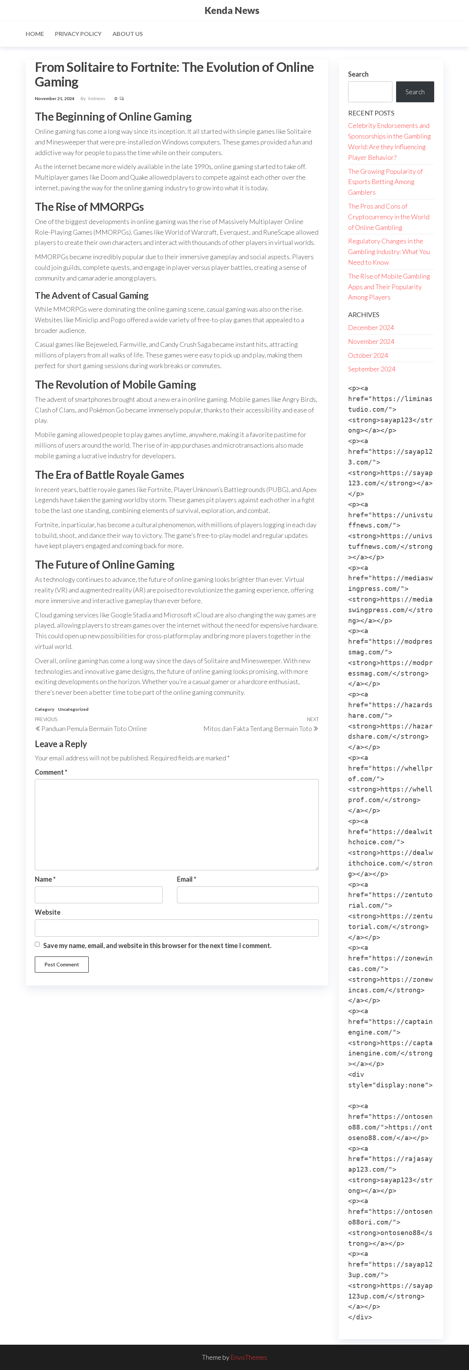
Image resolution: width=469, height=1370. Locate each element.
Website (47, 912)
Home (35, 33)
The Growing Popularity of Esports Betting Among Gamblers (385, 181)
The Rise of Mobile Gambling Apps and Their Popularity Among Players (389, 286)
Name (45, 879)
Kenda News (231, 10)
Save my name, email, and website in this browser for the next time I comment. (157, 945)
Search (358, 74)
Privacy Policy (78, 33)
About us (127, 33)
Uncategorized (73, 709)
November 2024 (371, 341)
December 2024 (371, 327)
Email (186, 879)
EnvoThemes (248, 1357)
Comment (51, 772)
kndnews (97, 98)
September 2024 (371, 369)
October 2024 (368, 355)
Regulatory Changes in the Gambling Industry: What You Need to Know (389, 251)
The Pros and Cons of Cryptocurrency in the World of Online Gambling (388, 216)
